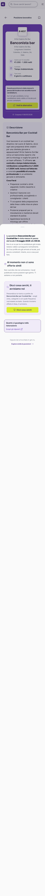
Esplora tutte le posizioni (21, 344)
